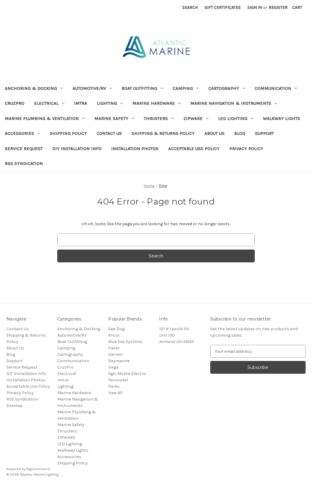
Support (264, 133)
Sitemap (14, 405)
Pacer (114, 348)
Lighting (107, 103)
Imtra (80, 103)
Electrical (46, 103)
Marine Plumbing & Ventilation (42, 118)
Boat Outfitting (139, 88)
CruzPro (14, 103)
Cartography (223, 88)
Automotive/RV (89, 88)
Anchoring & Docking (31, 88)
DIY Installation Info (76, 148)
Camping (183, 88)
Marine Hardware (154, 103)
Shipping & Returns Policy (163, 133)
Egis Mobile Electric (127, 373)
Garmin (115, 354)
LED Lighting (232, 118)
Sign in (254, 7)
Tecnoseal (118, 380)
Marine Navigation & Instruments (230, 103)
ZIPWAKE (193, 118)
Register (278, 7)
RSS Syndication (24, 163)
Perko (114, 386)
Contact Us (109, 133)
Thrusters (156, 118)
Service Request (24, 148)
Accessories (19, 133)
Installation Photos (134, 148)
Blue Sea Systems (125, 341)
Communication (273, 88)
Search (190, 7)
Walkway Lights (281, 118)
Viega (113, 367)
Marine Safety (111, 118)
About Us (214, 133)
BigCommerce (38, 469)
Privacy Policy (246, 148)
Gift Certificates (222, 7)
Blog (239, 133)
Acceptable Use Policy (194, 148)
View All (115, 392)
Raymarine (118, 360)
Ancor (114, 335)
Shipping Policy (68, 133)
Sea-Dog (116, 328)
